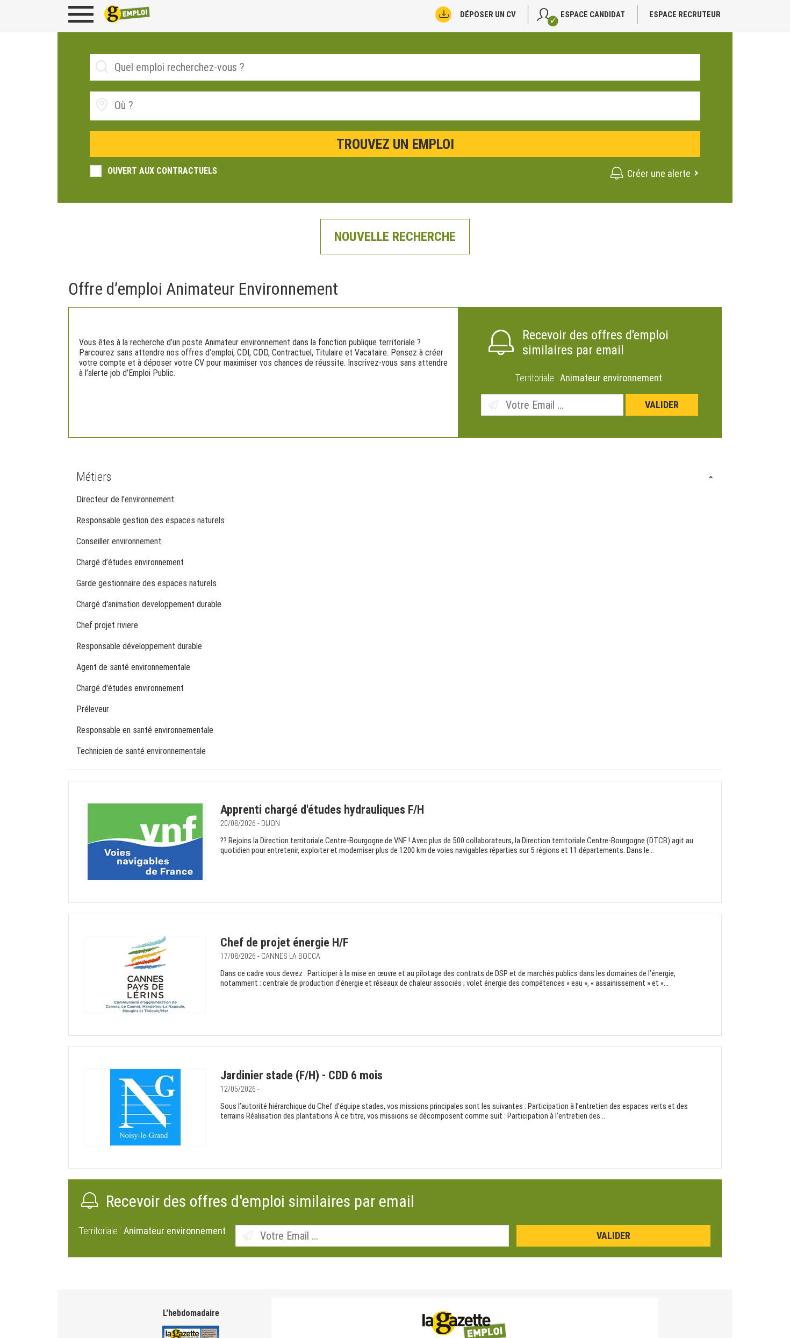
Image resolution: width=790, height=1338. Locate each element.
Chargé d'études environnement (131, 688)
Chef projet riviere (107, 625)
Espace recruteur (685, 14)
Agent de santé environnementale (134, 667)
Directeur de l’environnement (125, 499)
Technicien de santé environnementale (142, 751)
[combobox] (395, 105)
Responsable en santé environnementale (146, 730)
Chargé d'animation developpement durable (148, 604)
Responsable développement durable (139, 646)
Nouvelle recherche (395, 236)
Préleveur (92, 709)
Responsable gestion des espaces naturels (150, 520)
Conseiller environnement (118, 541)
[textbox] (174, 105)
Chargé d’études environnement (130, 562)
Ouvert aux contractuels (162, 171)
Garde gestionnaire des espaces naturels (146, 583)
